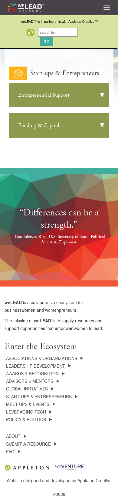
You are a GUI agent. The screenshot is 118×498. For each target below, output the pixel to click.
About (13, 436)
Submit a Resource (28, 444)
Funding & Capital (38, 125)
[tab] (59, 95)
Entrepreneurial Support (44, 94)
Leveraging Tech (26, 412)
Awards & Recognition (32, 373)
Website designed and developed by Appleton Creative (59, 480)
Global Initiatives (27, 389)
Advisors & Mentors (29, 381)
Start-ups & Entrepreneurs (39, 396)
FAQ (10, 451)
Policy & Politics (26, 419)
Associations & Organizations (41, 358)
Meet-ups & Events (27, 404)
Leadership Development (35, 366)
